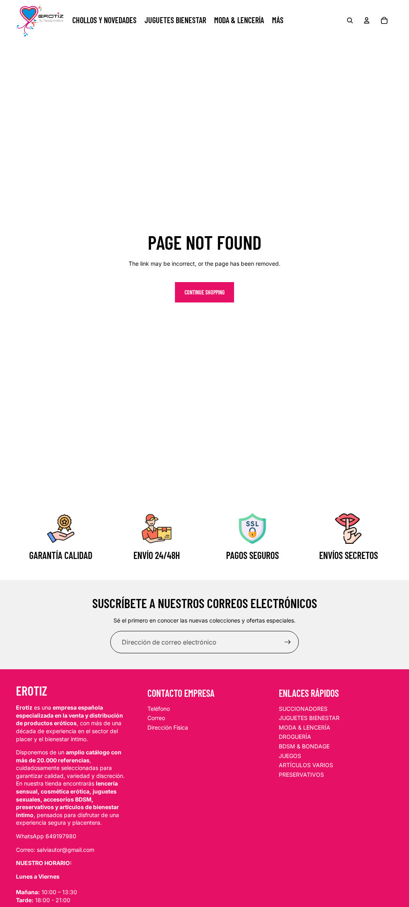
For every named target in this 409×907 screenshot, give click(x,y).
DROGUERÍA (295, 736)
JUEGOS (290, 755)
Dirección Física (167, 727)
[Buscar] (350, 20)
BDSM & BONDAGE (304, 746)
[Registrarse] (287, 642)
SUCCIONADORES (303, 708)
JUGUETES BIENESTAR (309, 717)
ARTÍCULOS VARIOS (306, 765)
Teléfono (158, 708)
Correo (156, 717)
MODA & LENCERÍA (304, 727)
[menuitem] (278, 20)
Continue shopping (204, 292)
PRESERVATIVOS (301, 774)
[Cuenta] (366, 20)
